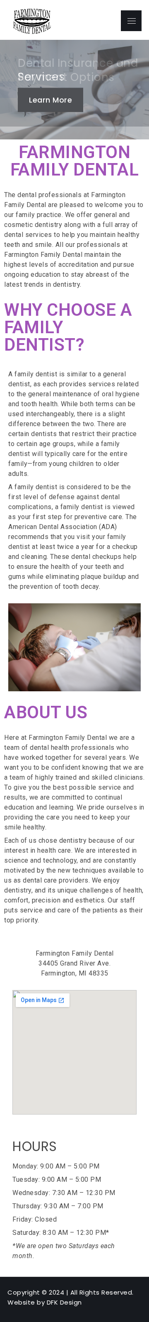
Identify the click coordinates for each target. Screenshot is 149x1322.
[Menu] (131, 20)
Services (41, 76)
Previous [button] (8, 89)
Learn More (50, 99)
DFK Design (64, 1302)
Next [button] (140, 89)
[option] (74, 89)
